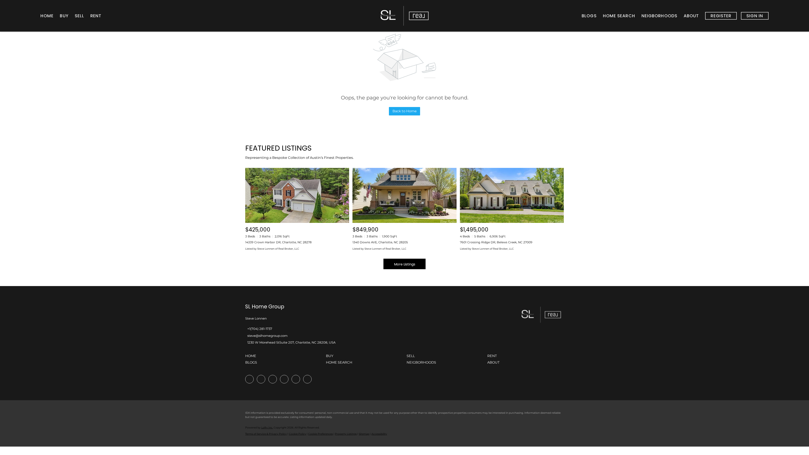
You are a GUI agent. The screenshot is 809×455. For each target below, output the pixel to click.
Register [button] (721, 16)
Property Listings (346, 433)
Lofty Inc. (267, 427)
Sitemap (364, 433)
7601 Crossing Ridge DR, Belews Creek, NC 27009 (496, 242)
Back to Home (404, 111)
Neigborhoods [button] (659, 16)
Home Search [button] (619, 16)
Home (47, 16)
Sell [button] (79, 16)
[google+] (307, 379)
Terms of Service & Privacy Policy (266, 433)
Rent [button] (95, 16)
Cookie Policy (297, 433)
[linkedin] (261, 379)
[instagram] (284, 379)
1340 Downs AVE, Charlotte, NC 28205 (380, 242)
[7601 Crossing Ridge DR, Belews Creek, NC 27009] (512, 195)
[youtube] (296, 379)
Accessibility (379, 433)
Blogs (589, 16)
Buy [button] (64, 16)
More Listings (404, 264)
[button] (251, 357)
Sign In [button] (754, 16)
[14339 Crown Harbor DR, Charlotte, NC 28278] (297, 195)
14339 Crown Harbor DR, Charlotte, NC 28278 (278, 242)
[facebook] (249, 379)
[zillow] (272, 379)
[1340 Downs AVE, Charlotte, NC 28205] (404, 195)
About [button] (691, 16)
